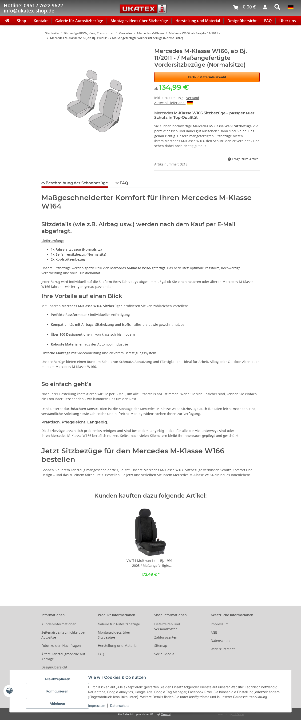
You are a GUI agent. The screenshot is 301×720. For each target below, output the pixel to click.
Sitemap (160, 645)
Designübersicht (242, 20)
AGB (214, 632)
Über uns (287, 20)
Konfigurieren (57, 691)
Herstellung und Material (197, 20)
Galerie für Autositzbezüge (79, 20)
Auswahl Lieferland (170, 103)
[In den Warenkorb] (45, 45)
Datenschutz (120, 706)
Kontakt (41, 20)
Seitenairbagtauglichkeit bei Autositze (63, 635)
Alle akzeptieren (57, 679)
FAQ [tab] (123, 183)
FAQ (268, 20)
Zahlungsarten (165, 637)
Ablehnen (57, 703)
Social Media (164, 654)
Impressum (96, 706)
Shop (21, 20)
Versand (192, 98)
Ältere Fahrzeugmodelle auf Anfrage (63, 656)
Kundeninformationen (58, 624)
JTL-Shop (238, 714)
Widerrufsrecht (223, 649)
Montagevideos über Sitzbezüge (139, 20)
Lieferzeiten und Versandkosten (167, 626)
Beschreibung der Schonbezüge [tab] (76, 183)
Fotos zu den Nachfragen (61, 645)
